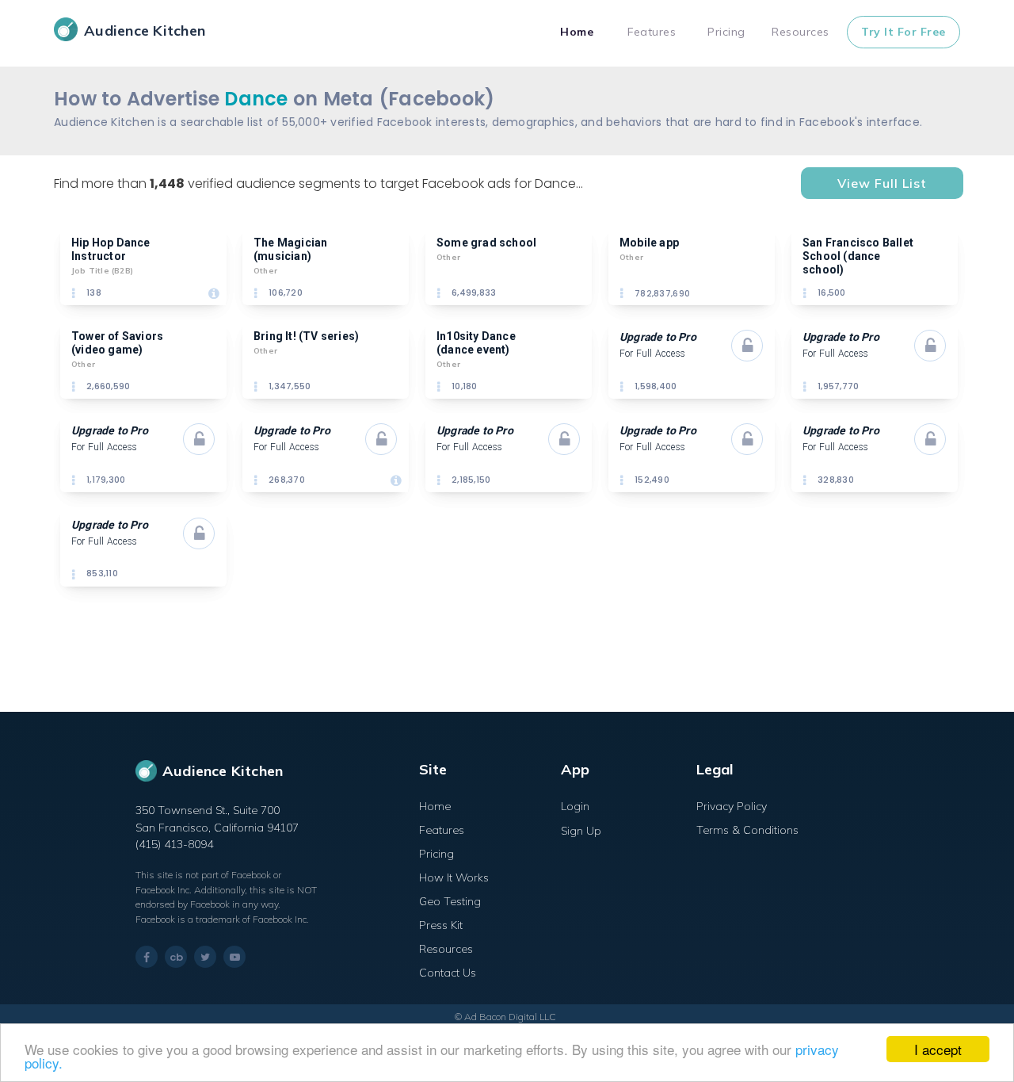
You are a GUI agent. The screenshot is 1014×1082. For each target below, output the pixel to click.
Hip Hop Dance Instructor (112, 249)
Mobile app (649, 242)
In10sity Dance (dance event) (477, 343)
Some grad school (486, 242)
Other (265, 271)
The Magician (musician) (292, 249)
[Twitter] (205, 957)
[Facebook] (146, 957)
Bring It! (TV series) (306, 336)
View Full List (882, 183)
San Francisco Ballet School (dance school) (859, 256)
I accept (938, 1049)
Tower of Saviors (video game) (118, 343)
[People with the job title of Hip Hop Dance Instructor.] (214, 293)
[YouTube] (234, 957)
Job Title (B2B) (102, 271)
